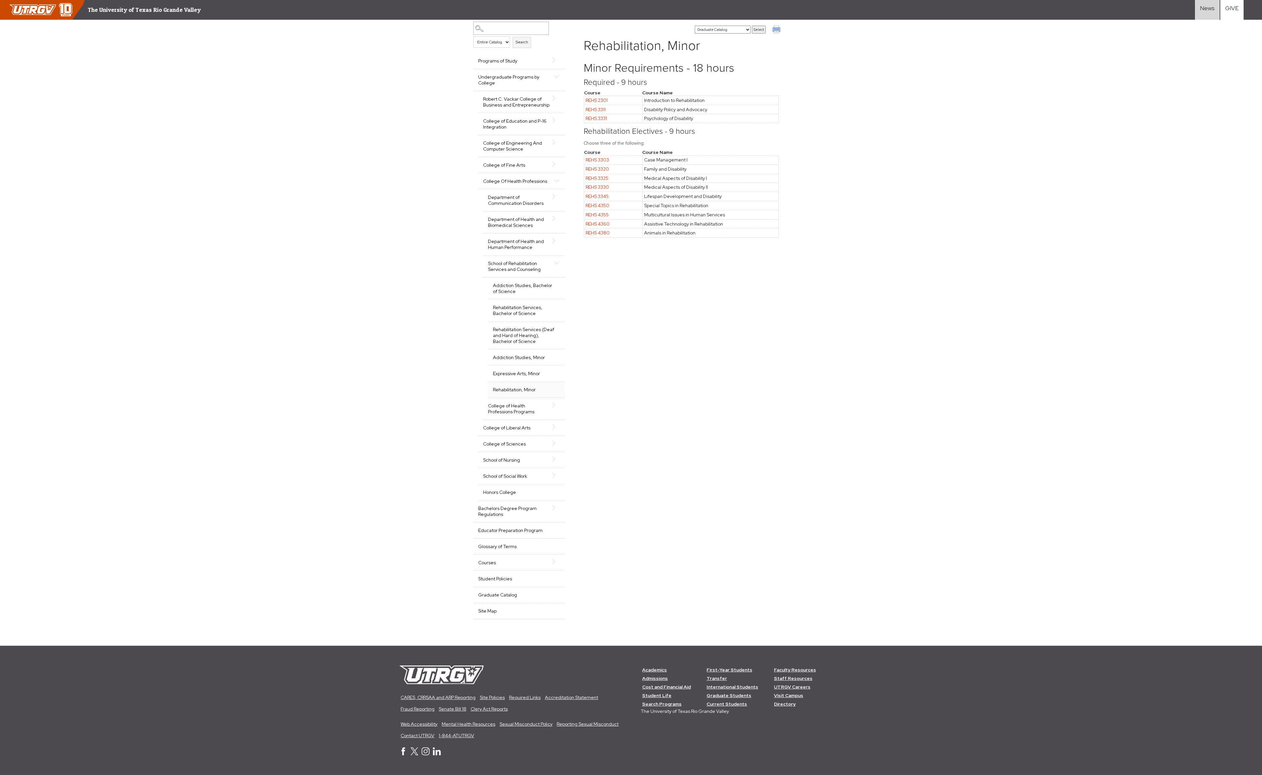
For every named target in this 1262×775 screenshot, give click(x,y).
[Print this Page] (777, 30)
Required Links (525, 697)
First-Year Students (729, 669)
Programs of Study (497, 61)
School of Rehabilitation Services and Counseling (514, 266)
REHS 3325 (597, 178)
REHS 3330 (597, 187)
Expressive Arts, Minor (516, 373)
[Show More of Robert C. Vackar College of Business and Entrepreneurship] (556, 98)
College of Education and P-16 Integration (515, 124)
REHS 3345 (597, 196)
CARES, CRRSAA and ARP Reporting (438, 697)
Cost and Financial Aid (666, 687)
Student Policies (495, 579)
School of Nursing (501, 460)
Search (522, 42)
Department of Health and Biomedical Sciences (516, 222)
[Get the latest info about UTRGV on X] (414, 754)
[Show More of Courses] (556, 562)
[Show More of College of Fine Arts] (556, 164)
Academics (654, 669)
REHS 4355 (597, 215)
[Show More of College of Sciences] (556, 443)
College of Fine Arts (504, 165)
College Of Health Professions (515, 181)
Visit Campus (788, 695)
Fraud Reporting (417, 709)
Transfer (717, 678)
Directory (785, 704)
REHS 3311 (596, 109)
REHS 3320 (597, 169)
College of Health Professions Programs (511, 409)
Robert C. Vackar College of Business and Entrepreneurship (516, 102)
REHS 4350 (597, 205)
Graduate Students (729, 695)
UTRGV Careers (792, 687)
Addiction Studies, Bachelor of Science (522, 288)
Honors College (499, 492)
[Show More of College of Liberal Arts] (556, 427)
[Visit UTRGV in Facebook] (403, 754)
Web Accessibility (419, 724)
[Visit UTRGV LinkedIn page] (437, 754)
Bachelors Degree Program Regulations (507, 511)
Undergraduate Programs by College (508, 80)
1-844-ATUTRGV (456, 736)
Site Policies (492, 697)
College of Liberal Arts (506, 428)
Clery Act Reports (489, 709)
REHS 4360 (598, 224)
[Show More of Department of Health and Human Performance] (556, 241)
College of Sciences (504, 444)
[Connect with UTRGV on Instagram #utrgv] (426, 754)
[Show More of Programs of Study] (556, 60)
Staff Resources (793, 678)
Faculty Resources (795, 669)
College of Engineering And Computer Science (512, 146)
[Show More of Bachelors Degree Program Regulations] (556, 508)
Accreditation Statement (571, 697)
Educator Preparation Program (510, 530)
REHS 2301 (597, 100)
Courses (487, 563)
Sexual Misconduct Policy (526, 724)
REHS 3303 (597, 160)
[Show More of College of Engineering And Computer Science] (556, 142)
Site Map (487, 611)
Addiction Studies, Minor (519, 357)
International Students (732, 687)
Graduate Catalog (497, 595)
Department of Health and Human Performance (516, 244)
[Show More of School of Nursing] (556, 459)
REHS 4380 (598, 233)
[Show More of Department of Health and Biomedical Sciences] (556, 219)
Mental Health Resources (468, 724)
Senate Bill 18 (452, 709)
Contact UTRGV (417, 736)
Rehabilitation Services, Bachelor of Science (517, 310)
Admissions (655, 678)
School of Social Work (505, 476)
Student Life (656, 695)
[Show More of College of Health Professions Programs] (556, 405)
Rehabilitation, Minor (514, 390)
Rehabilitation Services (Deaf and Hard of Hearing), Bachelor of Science (523, 335)
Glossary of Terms (497, 546)
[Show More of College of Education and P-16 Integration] (556, 120)
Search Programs (662, 704)
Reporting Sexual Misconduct (588, 724)
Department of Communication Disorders (516, 200)
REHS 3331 (596, 118)
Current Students (727, 704)
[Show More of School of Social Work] (556, 475)
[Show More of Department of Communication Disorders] (556, 197)
